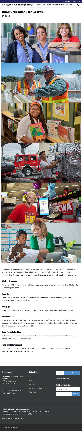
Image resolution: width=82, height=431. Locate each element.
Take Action (69, 5)
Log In (23, 418)
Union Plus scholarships (21, 339)
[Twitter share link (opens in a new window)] (3, 16)
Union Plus (76, 1)
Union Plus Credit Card (14, 298)
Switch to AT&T (8, 285)
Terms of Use (16, 418)
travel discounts (52, 349)
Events (49, 5)
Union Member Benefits (58, 5)
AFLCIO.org (66, 1)
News (44, 5)
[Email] (9, 16)
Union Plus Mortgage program (17, 310)
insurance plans (59, 320)
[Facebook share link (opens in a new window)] (6, 16)
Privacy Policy (6, 418)
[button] (72, 373)
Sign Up (75, 394)
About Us (39, 5)
